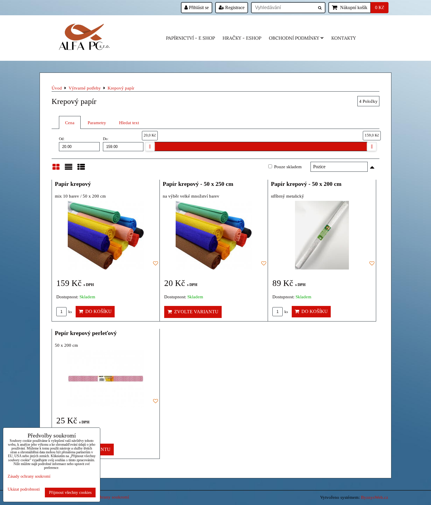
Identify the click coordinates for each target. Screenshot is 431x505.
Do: (106, 139)
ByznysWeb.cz (374, 497)
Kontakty (343, 38)
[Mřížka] (56, 169)
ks (69, 312)
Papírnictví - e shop (190, 38)
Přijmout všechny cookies (70, 492)
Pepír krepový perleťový (86, 333)
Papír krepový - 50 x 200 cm (306, 184)
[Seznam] (68, 169)
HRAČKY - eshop (242, 38)
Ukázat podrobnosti (24, 489)
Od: (62, 139)
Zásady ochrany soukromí (105, 496)
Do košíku (97, 311)
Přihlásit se (198, 7)
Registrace (234, 7)
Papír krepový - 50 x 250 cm (198, 184)
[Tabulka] (81, 169)
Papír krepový (73, 184)
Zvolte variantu (195, 311)
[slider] (150, 146)
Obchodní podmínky (294, 38)
